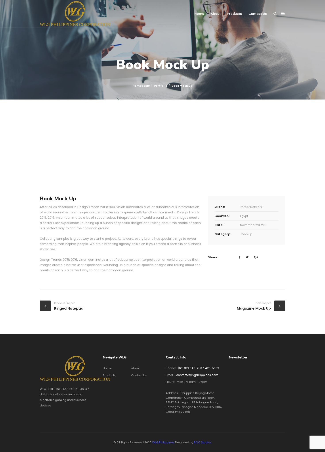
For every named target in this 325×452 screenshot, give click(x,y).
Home (199, 13)
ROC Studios (203, 442)
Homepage (141, 86)
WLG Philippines (163, 442)
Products (234, 13)
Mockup (246, 234)
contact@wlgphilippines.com (197, 375)
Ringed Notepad (68, 308)
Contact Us (258, 13)
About (216, 13)
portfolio (160, 86)
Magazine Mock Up (254, 308)
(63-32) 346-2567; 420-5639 (198, 368)
